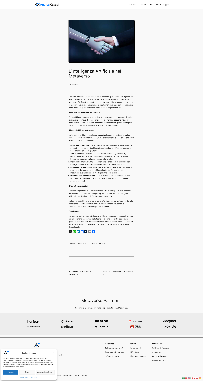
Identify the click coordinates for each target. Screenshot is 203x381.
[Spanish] (200, 378)
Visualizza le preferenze (45, 372)
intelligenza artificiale (98, 243)
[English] (189, 378)
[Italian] (191, 378)
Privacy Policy (33, 377)
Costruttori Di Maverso (78, 243)
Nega (27, 372)
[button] (53, 353)
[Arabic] (183, 378)
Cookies (77, 375)
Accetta (10, 372)
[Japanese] (194, 378)
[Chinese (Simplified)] (186, 378)
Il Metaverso (74, 84)
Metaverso (84, 375)
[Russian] (197, 378)
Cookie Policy (23, 377)
